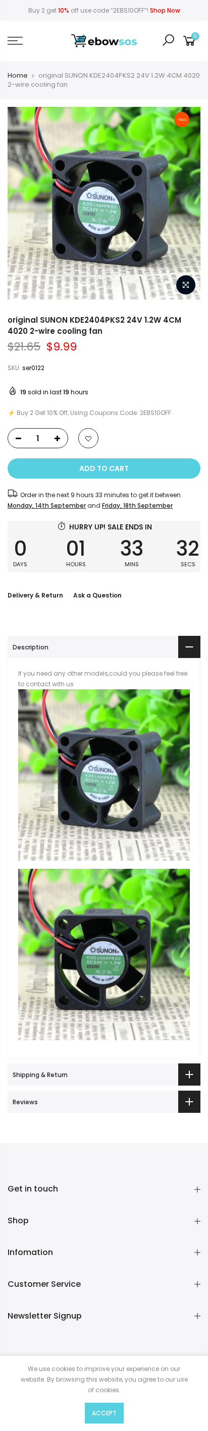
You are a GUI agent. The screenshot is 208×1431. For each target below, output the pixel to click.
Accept (104, 1413)
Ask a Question (97, 595)
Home (18, 75)
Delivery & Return (35, 595)
